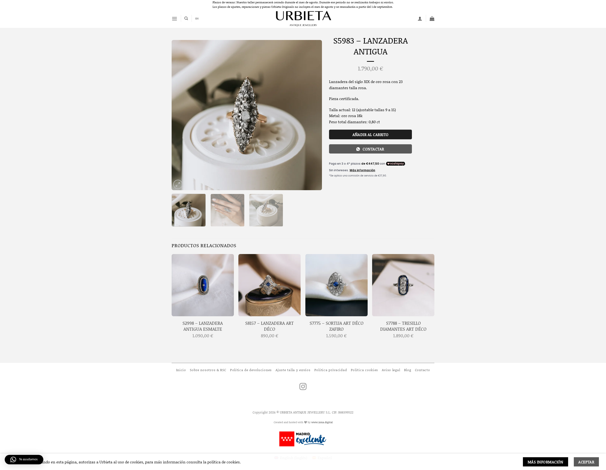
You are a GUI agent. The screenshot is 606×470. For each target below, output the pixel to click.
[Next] (313, 115)
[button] (174, 18)
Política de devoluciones (251, 369)
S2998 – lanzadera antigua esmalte (203, 326)
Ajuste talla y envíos (293, 369)
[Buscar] (186, 18)
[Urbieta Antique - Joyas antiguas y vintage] (303, 18)
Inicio (181, 369)
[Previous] (180, 115)
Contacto (422, 369)
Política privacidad (330, 369)
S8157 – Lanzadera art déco (269, 326)
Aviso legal (391, 369)
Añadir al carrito (370, 134)
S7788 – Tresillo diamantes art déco (403, 326)
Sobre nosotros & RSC (208, 369)
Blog (407, 369)
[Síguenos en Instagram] (303, 387)
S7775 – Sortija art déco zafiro (336, 326)
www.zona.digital (322, 422)
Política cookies (364, 369)
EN (197, 18)
